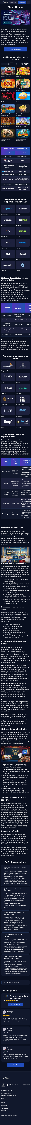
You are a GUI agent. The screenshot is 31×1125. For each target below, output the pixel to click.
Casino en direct (12, 64)
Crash (19, 64)
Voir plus (15, 1064)
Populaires (4, 64)
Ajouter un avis (15, 1004)
